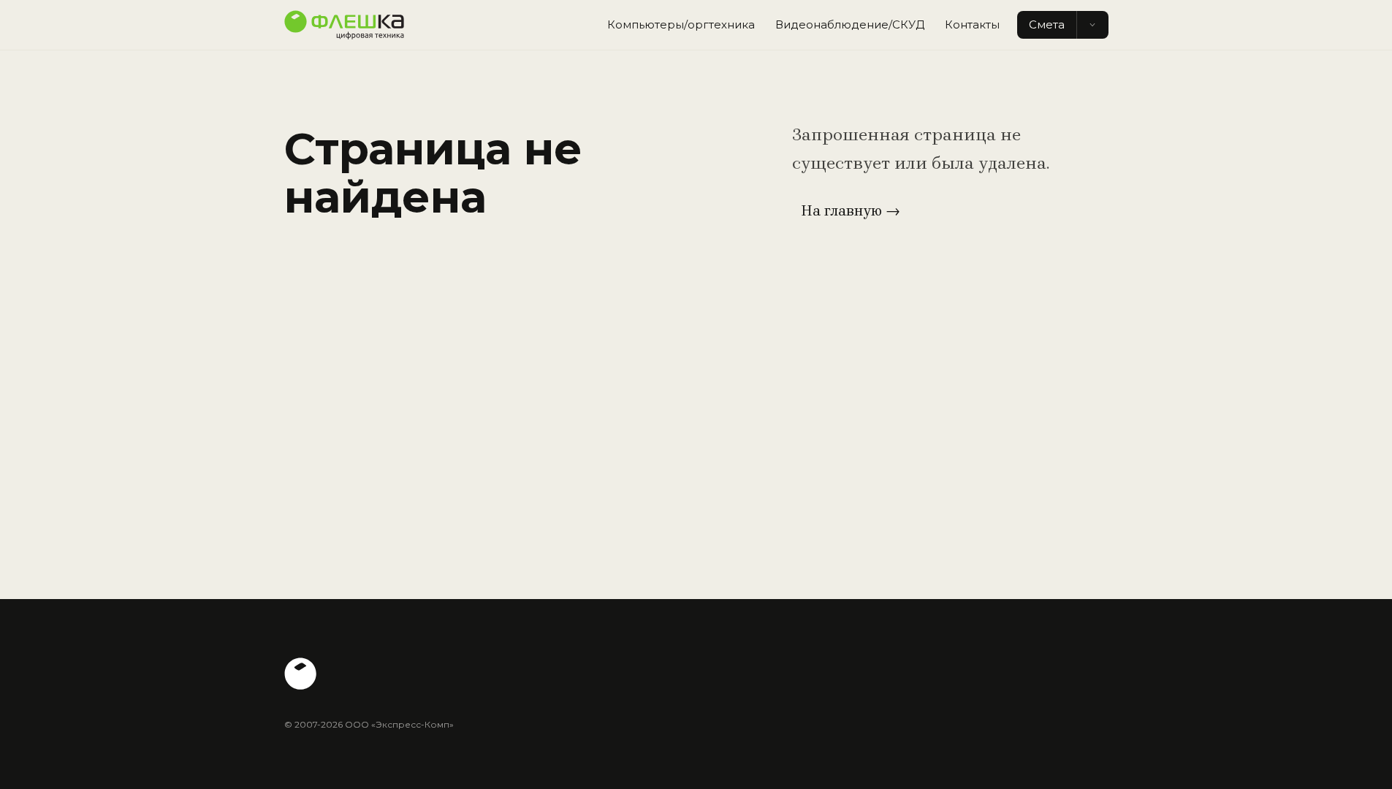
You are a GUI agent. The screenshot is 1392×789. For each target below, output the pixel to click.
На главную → (850, 210)
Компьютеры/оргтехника (681, 24)
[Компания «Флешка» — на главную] (344, 24)
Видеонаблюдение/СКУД (849, 24)
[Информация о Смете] (1092, 25)
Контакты (972, 24)
